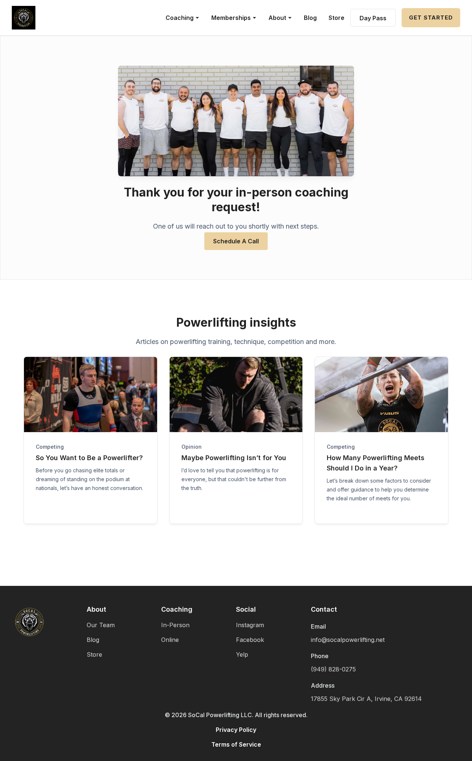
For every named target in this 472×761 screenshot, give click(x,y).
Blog (310, 17)
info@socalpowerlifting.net (348, 639)
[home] (23, 17)
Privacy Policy (236, 729)
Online (170, 639)
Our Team (101, 625)
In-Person (175, 625)
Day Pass (373, 18)
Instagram (250, 625)
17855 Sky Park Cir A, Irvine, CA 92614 (366, 698)
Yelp (242, 654)
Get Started (431, 17)
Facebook (250, 639)
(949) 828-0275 (333, 669)
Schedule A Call (236, 241)
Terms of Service (236, 744)
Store (336, 17)
